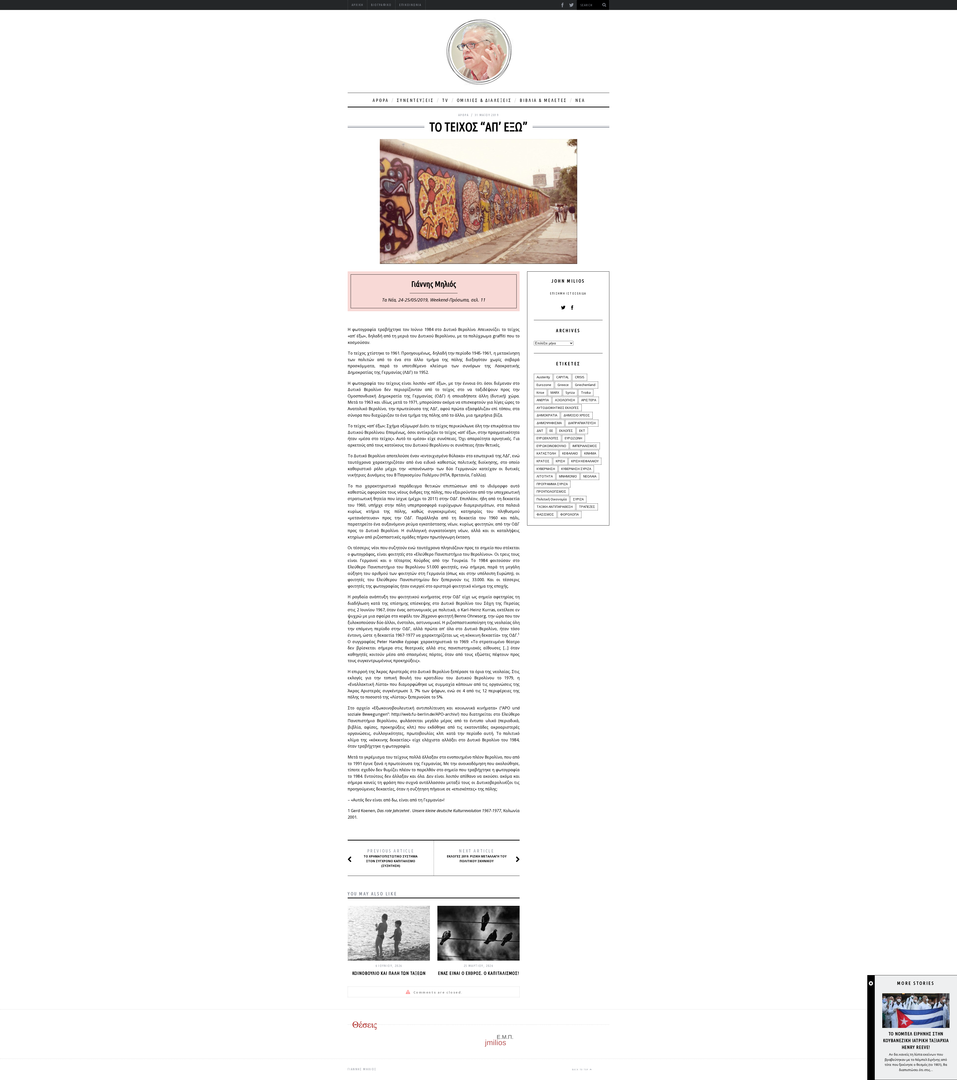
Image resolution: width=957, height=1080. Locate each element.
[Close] (871, 983)
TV (445, 100)
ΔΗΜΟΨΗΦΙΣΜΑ (549, 423)
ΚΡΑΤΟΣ (543, 461)
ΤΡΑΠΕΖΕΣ (587, 506)
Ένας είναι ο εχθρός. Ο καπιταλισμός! (478, 973)
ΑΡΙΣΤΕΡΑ (588, 400)
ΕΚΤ (582, 430)
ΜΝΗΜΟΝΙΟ (568, 476)
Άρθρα (381, 100)
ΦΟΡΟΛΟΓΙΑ (569, 514)
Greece (563, 385)
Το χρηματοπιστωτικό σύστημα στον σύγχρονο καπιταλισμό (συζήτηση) (390, 858)
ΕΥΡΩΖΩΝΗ (573, 438)
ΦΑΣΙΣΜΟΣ (545, 514)
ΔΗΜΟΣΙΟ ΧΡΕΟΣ (576, 415)
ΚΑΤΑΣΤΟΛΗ (546, 453)
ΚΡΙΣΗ (560, 461)
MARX (555, 392)
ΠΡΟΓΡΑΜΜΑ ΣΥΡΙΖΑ (552, 484)
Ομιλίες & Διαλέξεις (484, 100)
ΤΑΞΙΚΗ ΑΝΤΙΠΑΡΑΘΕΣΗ (555, 506)
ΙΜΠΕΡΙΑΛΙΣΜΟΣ (584, 446)
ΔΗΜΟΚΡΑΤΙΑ (547, 415)
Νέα (580, 100)
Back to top (581, 1069)
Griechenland (585, 385)
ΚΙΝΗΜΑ (590, 453)
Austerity (543, 377)
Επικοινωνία (410, 4)
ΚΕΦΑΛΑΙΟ (570, 453)
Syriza (570, 392)
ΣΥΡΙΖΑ (578, 499)
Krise (540, 392)
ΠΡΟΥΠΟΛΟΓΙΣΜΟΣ (551, 491)
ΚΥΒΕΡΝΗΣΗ (546, 468)
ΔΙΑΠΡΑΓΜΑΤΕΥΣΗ (582, 423)
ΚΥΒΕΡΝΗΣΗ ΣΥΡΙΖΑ (576, 468)
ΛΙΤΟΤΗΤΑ (545, 476)
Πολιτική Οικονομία (552, 499)
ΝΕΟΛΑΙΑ (589, 476)
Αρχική (357, 4)
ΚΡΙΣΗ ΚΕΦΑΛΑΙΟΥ (585, 461)
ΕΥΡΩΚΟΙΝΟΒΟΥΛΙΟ (551, 446)
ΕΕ (551, 430)
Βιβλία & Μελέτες (543, 100)
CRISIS (579, 377)
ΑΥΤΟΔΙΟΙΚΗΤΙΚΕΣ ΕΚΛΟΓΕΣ (558, 407)
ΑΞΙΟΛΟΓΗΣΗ (565, 400)
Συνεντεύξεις (415, 100)
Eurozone (544, 385)
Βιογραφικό (381, 4)
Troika (586, 392)
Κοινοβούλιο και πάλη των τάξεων (389, 973)
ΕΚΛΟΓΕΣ (566, 430)
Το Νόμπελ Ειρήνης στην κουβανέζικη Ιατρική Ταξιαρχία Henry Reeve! (916, 1040)
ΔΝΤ (540, 430)
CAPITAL (562, 377)
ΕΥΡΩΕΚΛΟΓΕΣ (547, 438)
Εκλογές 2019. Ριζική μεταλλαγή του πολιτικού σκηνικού (477, 855)
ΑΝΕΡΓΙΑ (543, 400)
